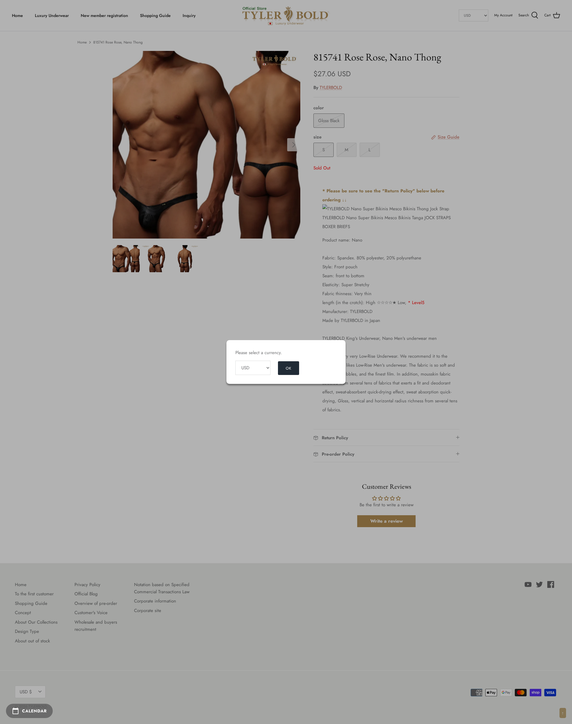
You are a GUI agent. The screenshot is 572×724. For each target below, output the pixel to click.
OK (288, 368)
